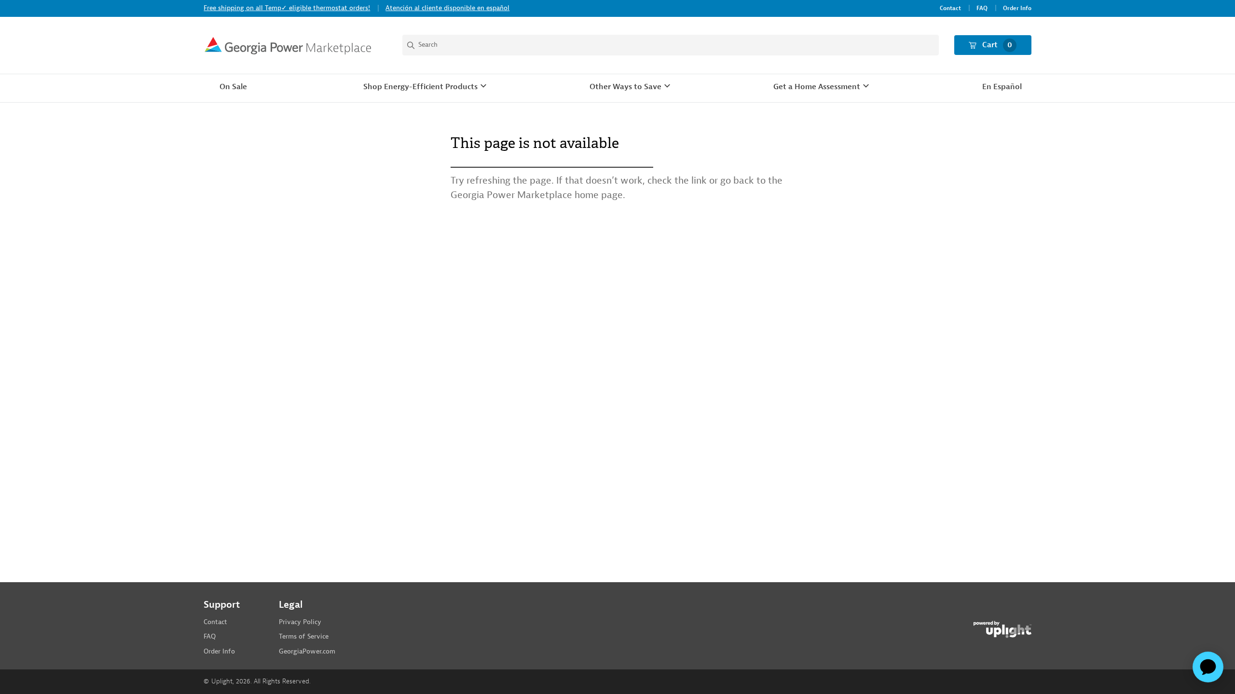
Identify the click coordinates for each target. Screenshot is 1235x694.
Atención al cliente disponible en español (447, 8)
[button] (426, 87)
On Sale (233, 87)
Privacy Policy (300, 622)
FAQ (982, 8)
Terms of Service (304, 636)
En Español (1002, 87)
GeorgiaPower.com (307, 651)
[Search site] (670, 45)
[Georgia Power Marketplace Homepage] (288, 45)
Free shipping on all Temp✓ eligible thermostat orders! (287, 8)
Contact (950, 8)
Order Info (1017, 8)
